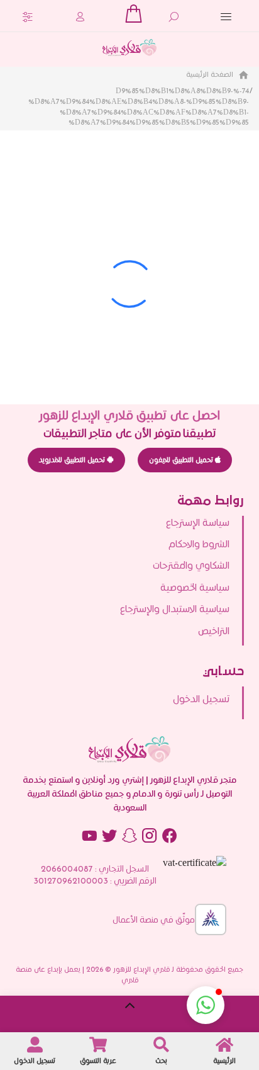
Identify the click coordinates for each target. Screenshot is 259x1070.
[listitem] (122, 699)
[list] (129, 581)
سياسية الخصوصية (194, 587)
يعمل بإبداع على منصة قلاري (77, 974)
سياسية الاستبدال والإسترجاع (174, 608)
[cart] (133, 13)
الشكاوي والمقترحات (191, 565)
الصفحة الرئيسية (210, 74)
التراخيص (213, 630)
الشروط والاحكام (198, 544)
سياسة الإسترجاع (197, 522)
